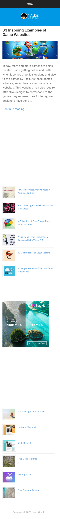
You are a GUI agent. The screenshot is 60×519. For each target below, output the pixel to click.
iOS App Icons (24, 474)
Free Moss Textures (27, 458)
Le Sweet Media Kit (27, 427)
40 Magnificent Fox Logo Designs (34, 252)
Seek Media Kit (25, 443)
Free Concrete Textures (29, 490)
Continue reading (13, 109)
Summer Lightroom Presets (31, 411)
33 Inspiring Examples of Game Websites (24, 32)
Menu (30, 3)
